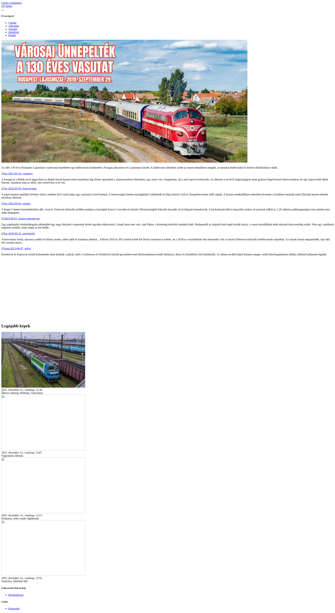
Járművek (13, 32)
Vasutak (12, 29)
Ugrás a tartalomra (11, 2)
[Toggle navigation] (2, 10)
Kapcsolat (13, 608)
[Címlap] (6, 6)
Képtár (12, 35)
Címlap (12, 22)
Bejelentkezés (16, 594)
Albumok (13, 25)
